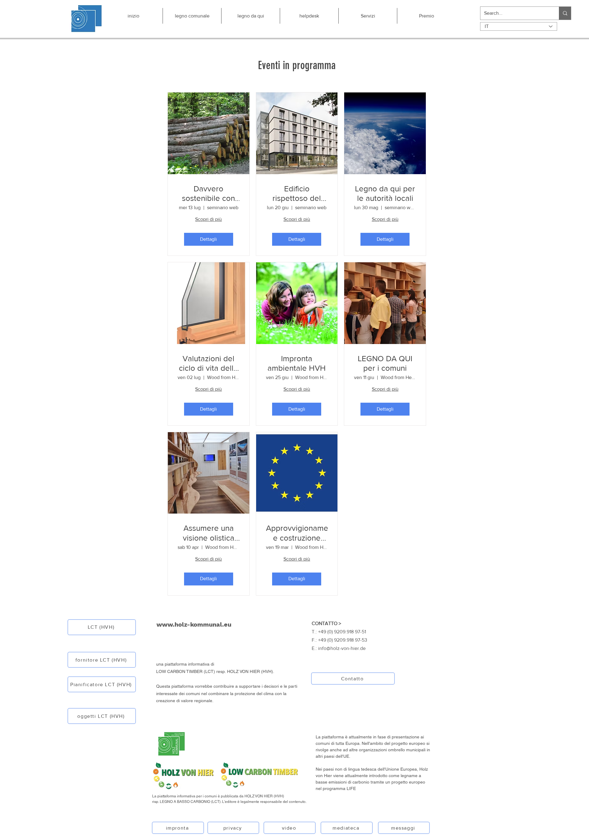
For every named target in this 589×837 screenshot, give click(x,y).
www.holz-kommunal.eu (193, 624)
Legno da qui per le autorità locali (385, 193)
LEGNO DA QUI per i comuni (385, 363)
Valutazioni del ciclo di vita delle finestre (208, 363)
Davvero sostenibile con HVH (208, 193)
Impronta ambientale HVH (297, 363)
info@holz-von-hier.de (342, 648)
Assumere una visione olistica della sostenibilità (208, 533)
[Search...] (565, 13)
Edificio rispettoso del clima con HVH (297, 193)
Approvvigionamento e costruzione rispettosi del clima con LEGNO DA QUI (297, 533)
